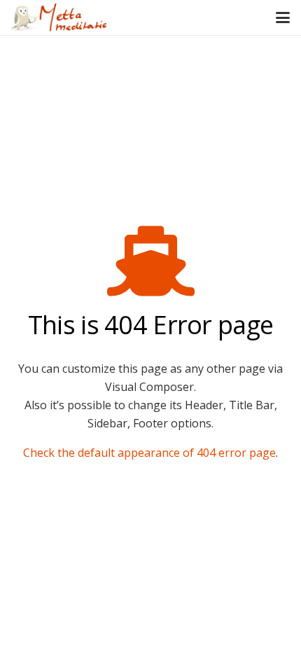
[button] (283, 18)
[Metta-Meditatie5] (59, 18)
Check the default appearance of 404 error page (149, 452)
